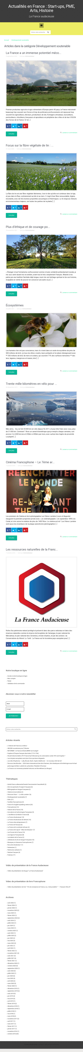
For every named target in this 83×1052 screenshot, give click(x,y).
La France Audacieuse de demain (17, 819)
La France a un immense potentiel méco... (33, 53)
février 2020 (11, 986)
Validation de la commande (16, 683)
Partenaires (10, 847)
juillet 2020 (10, 973)
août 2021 (10, 956)
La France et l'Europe (13, 825)
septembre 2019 (12, 991)
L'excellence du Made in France (17, 814)
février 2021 (11, 961)
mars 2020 (10, 983)
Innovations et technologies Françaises (19, 812)
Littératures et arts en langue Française (19, 840)
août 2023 (10, 933)
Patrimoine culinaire (13, 850)
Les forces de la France (14, 832)
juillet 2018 (10, 1011)
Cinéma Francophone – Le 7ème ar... (30, 462)
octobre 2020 (11, 966)
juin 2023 (10, 938)
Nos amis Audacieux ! (14, 845)
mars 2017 (10, 1024)
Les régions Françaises (14, 835)
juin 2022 (10, 945)
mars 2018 (10, 1016)
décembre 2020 (12, 963)
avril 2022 (10, 948)
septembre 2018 (12, 1008)
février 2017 (11, 1026)
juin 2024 (10, 925)
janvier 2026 (11, 908)
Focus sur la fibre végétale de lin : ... (29, 145)
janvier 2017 (11, 1029)
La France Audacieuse (30, 1044)
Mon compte (11, 678)
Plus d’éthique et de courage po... (28, 227)
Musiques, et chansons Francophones (19, 842)
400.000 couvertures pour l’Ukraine (18, 748)
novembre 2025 (12, 910)
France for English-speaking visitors (18, 804)
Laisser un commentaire (69, 132)
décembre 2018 (12, 1006)
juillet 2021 (10, 958)
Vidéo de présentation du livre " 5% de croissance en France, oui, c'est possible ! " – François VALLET (38, 887)
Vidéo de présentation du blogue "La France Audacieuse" (25, 871)
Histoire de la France (13, 809)
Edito (9, 799)
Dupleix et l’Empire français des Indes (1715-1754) (23, 753)
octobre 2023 (11, 930)
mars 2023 (10, 943)
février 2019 (11, 1003)
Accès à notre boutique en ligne (17, 676)
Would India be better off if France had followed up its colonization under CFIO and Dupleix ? (36, 756)
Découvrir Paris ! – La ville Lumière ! (18, 794)
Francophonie (11, 807)
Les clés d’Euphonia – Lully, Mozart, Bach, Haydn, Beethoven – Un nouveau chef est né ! (34, 761)
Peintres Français (12, 852)
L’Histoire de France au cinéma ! (17, 746)
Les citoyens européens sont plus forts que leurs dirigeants (26, 758)
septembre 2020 (12, 968)
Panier (9, 681)
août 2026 (10, 903)
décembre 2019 (12, 988)
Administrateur (29, 56)
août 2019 (10, 993)
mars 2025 (10, 913)
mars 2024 (10, 928)
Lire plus (11, 134)
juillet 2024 (10, 923)
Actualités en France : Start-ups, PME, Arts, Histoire (41, 8)
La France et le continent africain (17, 827)
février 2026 (11, 905)
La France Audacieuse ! (14, 817)
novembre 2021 (12, 953)
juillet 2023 (10, 935)
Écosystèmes (15, 305)
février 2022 (11, 951)
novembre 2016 (12, 1031)
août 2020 (10, 971)
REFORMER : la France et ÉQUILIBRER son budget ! (23, 751)
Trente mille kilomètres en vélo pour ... (31, 384)
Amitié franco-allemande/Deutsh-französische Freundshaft (25, 784)
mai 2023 (10, 940)
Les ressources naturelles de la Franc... (32, 549)
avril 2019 (10, 1001)
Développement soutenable (20, 40)
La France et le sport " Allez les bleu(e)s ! (20, 830)
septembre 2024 (12, 918)
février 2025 (11, 915)
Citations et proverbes (14, 792)
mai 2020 (10, 978)
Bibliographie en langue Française (18, 789)
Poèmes (10, 855)
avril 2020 (10, 981)
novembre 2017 (12, 1019)
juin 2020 (10, 976)
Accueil (6, 40)
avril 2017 (10, 1021)
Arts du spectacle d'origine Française (19, 787)
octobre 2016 (11, 1034)
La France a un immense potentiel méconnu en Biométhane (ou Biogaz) (29, 768)
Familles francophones (14, 802)
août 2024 (10, 920)
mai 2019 (10, 998)
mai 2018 (10, 1013)
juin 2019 (10, 996)
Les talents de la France (14, 837)
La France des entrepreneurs (16, 822)
